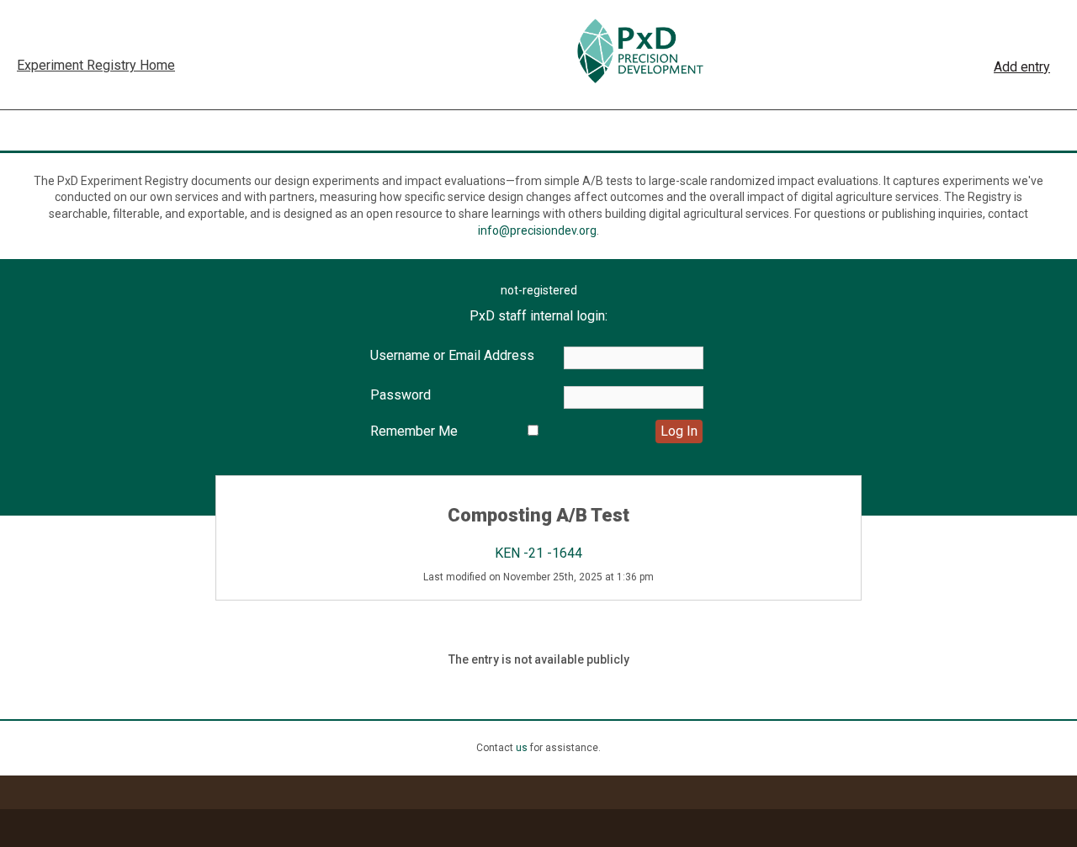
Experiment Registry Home (96, 65)
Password (400, 395)
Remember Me (414, 431)
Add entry (1022, 67)
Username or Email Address (452, 355)
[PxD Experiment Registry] (639, 51)
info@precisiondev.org (537, 230)
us (522, 748)
